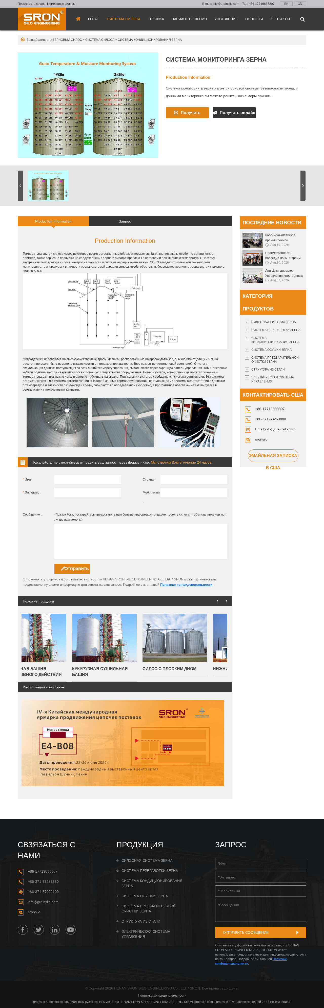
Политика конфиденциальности (162, 995)
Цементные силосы (61, 4)
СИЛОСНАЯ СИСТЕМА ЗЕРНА (273, 322)
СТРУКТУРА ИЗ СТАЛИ (268, 369)
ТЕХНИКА (156, 19)
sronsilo (261, 439)
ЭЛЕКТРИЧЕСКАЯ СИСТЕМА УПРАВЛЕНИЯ (272, 379)
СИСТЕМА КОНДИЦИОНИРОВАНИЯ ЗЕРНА (150, 40)
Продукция (139, 844)
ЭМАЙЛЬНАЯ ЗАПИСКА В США (273, 457)
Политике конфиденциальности (186, 585)
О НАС (93, 19)
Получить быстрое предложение (187, 114)
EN (286, 4)
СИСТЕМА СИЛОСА (123, 19)
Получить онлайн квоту (237, 114)
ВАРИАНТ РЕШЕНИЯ (189, 19)
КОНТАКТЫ (280, 19)
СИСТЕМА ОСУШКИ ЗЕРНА (271, 350)
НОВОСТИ (254, 19)
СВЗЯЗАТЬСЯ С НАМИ (46, 850)
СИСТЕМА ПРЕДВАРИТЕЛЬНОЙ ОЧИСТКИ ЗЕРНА (275, 359)
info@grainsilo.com (226, 4)
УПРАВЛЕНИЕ (226, 19)
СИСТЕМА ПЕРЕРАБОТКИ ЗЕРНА (275, 330)
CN (300, 4)
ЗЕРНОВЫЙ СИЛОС (67, 40)
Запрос (125, 221)
